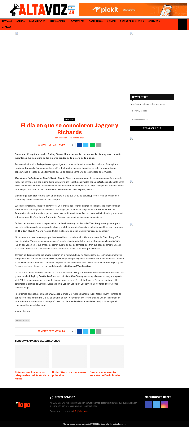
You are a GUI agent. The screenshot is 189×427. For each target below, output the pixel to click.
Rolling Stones (22, 320)
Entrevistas (77, 21)
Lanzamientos (37, 21)
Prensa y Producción (132, 21)
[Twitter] (171, 24)
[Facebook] (167, 24)
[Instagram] (174, 24)
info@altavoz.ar (80, 411)
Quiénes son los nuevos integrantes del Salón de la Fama (32, 375)
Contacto (154, 21)
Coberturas (96, 21)
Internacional (58, 21)
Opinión (111, 21)
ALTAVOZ (6, 27)
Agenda (20, 21)
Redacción (62, 138)
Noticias (7, 21)
